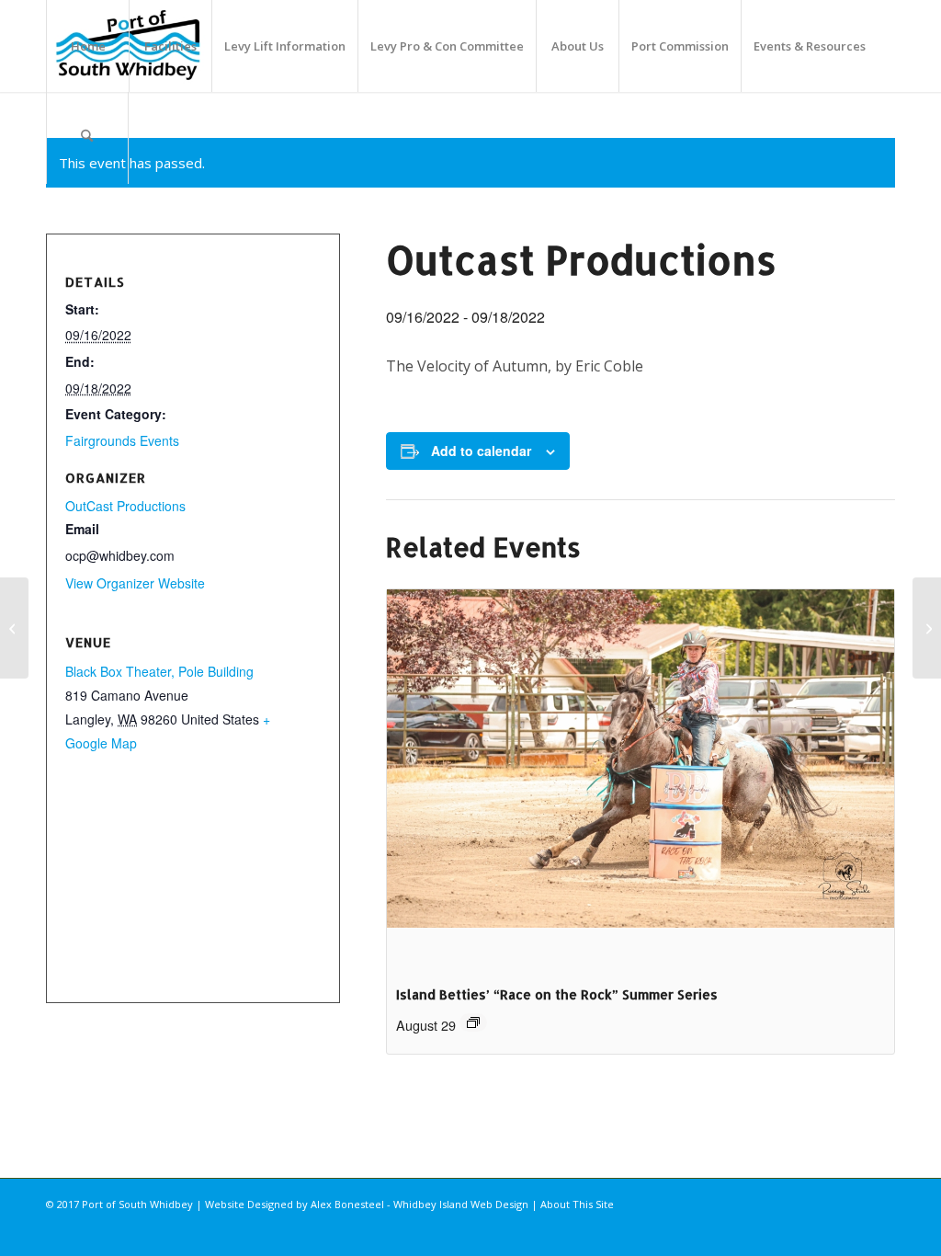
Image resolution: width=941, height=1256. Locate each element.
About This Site (577, 1204)
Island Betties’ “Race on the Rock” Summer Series (557, 994)
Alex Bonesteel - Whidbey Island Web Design (419, 1204)
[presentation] (640, 779)
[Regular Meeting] (14, 628)
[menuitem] (87, 46)
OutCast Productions (125, 506)
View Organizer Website (135, 583)
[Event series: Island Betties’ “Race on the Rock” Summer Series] (473, 1022)
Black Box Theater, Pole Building (159, 671)
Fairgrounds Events (122, 440)
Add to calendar (481, 450)
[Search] (87, 138)
